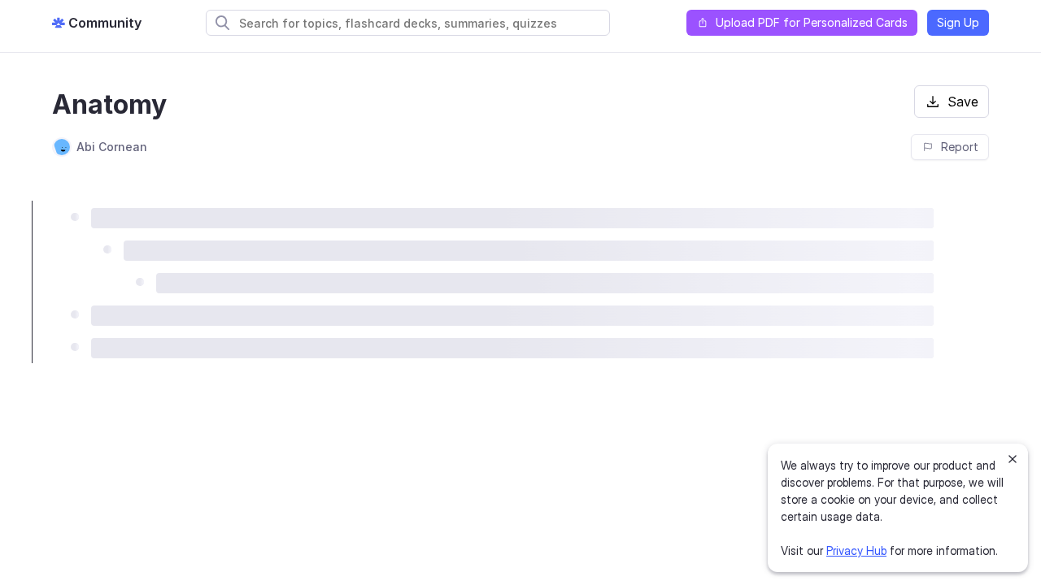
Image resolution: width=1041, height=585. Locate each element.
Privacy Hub (856, 550)
